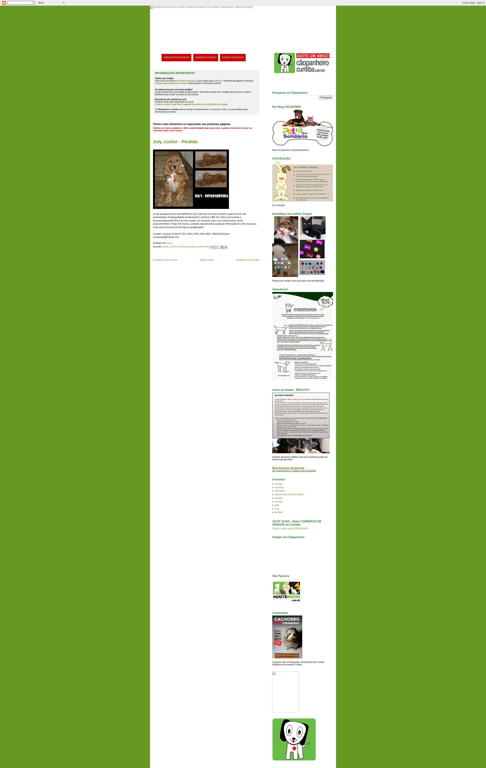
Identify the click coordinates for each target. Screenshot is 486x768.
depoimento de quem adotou (290, 494)
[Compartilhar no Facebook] (222, 247)
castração (280, 490)
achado (278, 483)
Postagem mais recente (165, 260)
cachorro (174, 246)
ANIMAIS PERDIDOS (233, 57)
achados (159, 83)
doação (278, 498)
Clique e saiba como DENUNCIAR (290, 528)
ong (277, 508)
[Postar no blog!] (215, 247)
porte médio (203, 246)
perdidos (171, 83)
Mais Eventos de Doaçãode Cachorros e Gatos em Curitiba (294, 469)
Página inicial (207, 260)
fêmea (183, 246)
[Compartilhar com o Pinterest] (226, 247)
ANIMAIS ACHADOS (205, 57)
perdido (192, 246)
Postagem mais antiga (247, 260)
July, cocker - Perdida (175, 141)
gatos (194, 80)
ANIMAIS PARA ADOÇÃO (176, 57)
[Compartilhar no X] (219, 247)
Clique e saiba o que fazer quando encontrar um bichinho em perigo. (191, 104)
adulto (165, 246)
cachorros (183, 80)
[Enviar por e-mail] (211, 247)
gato (277, 505)
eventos (279, 501)
